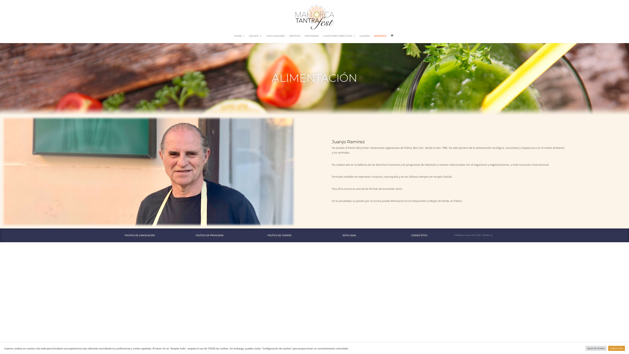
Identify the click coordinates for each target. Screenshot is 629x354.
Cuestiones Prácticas (337, 36)
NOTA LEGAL (349, 235)
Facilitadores (275, 36)
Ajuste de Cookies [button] (596, 348)
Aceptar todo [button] (616, 348)
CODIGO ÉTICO (419, 235)
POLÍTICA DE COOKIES (279, 235)
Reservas (380, 36)
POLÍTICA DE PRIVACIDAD (209, 235)
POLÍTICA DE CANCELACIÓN (140, 235)
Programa (312, 36)
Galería (365, 36)
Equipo (254, 36)
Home (238, 36)
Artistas (294, 36)
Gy (491, 235)
